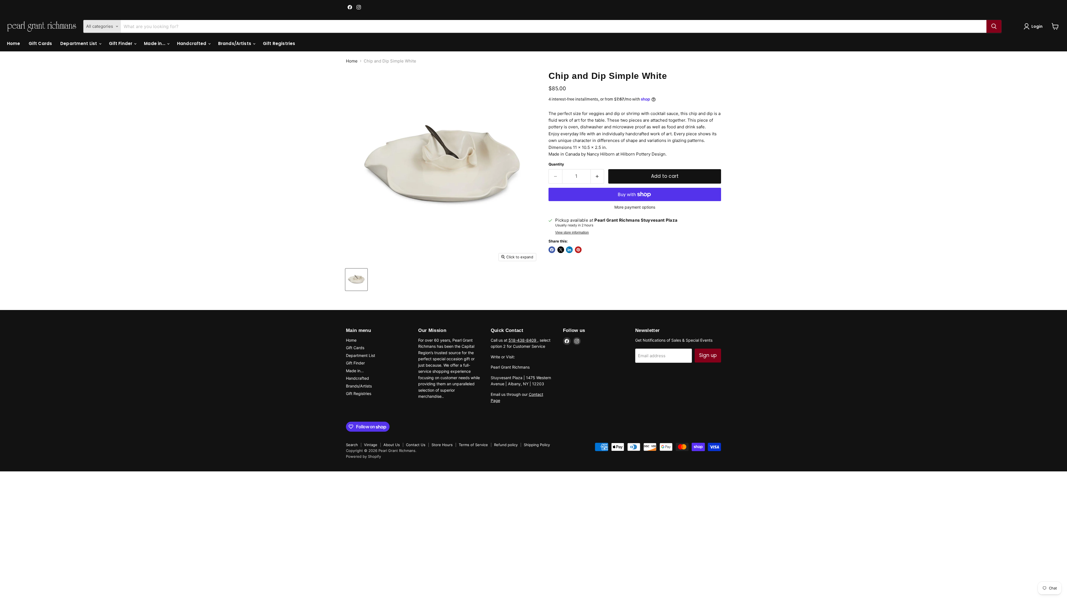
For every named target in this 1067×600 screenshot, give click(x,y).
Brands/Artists (235, 43)
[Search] (993, 26)
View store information (572, 232)
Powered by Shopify (363, 456)
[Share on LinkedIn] (569, 249)
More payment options (634, 207)
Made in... (155, 43)
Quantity (556, 164)
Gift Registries (279, 43)
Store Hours (442, 444)
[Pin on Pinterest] (578, 249)
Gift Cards (40, 43)
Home (13, 43)
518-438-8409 (522, 340)
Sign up (708, 355)
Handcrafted (192, 43)
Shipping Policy (537, 444)
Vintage (370, 444)
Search (352, 444)
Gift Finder (121, 43)
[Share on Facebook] (552, 249)
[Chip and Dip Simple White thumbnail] (356, 280)
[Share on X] (560, 249)
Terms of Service (473, 444)
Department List (79, 43)
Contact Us (415, 444)
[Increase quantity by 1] (597, 176)
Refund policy (506, 444)
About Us (391, 444)
